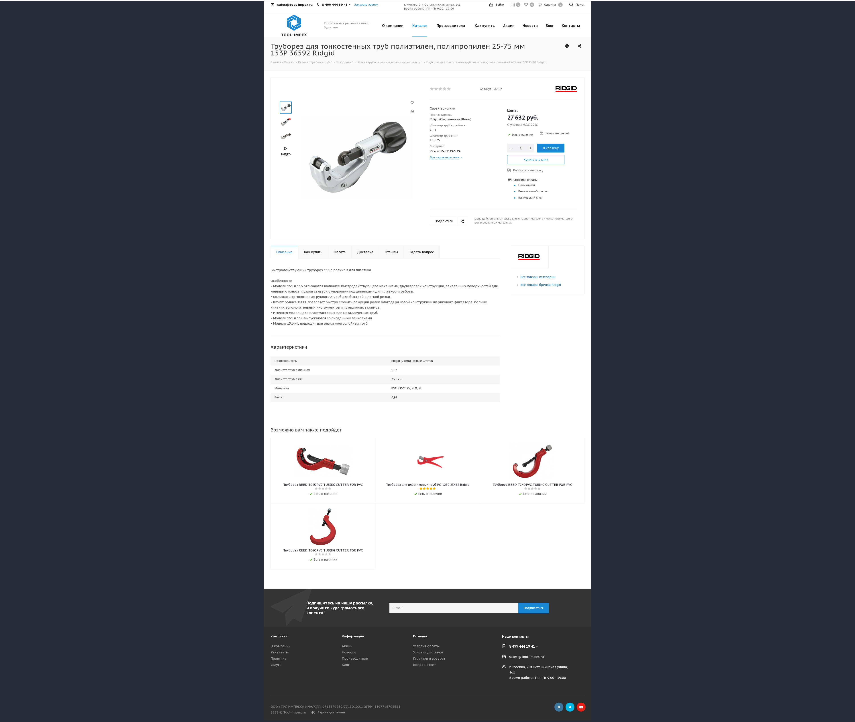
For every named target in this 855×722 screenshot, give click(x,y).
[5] (449, 89)
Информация (353, 636)
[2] (436, 89)
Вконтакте (558, 707)
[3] (440, 89)
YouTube (581, 707)
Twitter (570, 707)
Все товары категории (537, 277)
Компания (279, 636)
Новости (349, 652)
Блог (346, 665)
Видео (286, 154)
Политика (279, 658)
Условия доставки (428, 652)
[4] (445, 89)
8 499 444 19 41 (522, 646)
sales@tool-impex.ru (526, 657)
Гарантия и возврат (429, 658)
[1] (432, 89)
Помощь (420, 636)
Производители (355, 658)
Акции (347, 646)
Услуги (276, 665)
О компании (280, 646)
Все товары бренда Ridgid (540, 285)
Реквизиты (280, 652)
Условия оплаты (426, 646)
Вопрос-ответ (424, 665)
